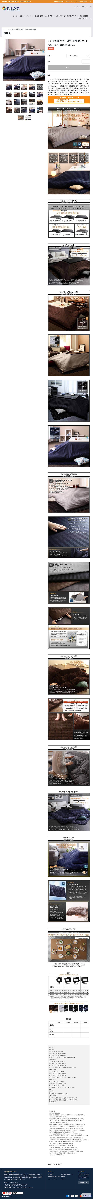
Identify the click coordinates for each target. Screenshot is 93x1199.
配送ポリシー (64, 1179)
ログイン (76, 7)
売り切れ (68, 67)
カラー (49, 56)
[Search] (90, 19)
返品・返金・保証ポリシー (67, 1174)
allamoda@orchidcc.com (83, 1)
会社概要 (50, 1174)
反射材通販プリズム (6, 1196)
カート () (89, 7)
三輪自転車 (39, 16)
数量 (49, 61)
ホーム (15, 16)
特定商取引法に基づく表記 (54, 1176)
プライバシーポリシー (53, 1179)
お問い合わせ (83, 18)
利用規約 (63, 1176)
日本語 (16, 1193)
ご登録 (82, 7)
